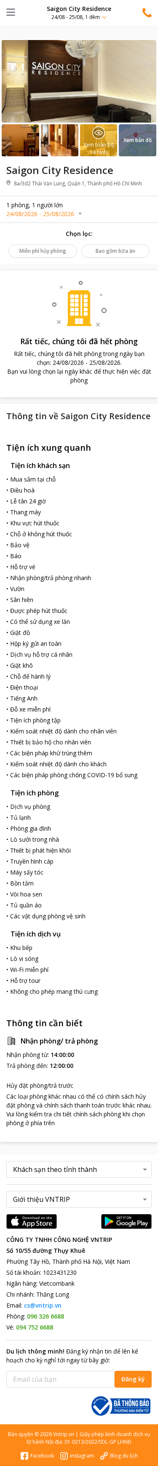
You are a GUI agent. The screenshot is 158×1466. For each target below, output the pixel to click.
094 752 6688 (34, 1327)
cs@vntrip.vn (43, 1305)
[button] (79, 12)
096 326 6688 (45, 1316)
